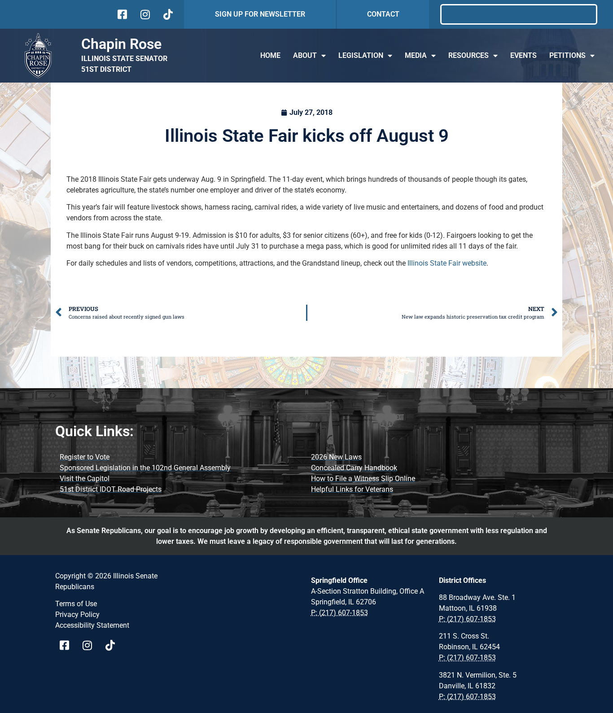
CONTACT (383, 14)
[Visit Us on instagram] (144, 14)
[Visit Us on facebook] (121, 14)
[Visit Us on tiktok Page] (113, 645)
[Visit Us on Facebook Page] (67, 645)
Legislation (360, 55)
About (305, 55)
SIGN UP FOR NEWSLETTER (260, 14)
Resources (468, 55)
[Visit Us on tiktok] (167, 14)
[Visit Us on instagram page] (90, 645)
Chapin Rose (121, 43)
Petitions (567, 55)
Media (416, 55)
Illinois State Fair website (446, 263)
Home (270, 55)
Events (523, 55)
